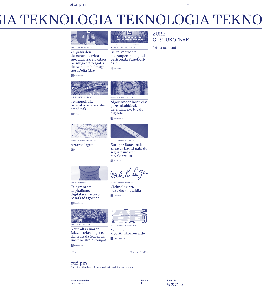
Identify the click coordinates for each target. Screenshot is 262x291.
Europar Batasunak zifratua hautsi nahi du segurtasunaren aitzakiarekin (129, 130)
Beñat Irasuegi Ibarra (120, 238)
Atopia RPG (81, 140)
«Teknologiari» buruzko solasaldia (127, 173)
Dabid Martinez (78, 75)
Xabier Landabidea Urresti (82, 150)
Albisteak (120, 97)
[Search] (188, 4)
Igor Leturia (117, 68)
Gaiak (79, 224)
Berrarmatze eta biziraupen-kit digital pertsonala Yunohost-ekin (129, 38)
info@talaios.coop (78, 283)
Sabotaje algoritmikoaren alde (125, 215)
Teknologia (92, 47)
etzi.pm (78, 4)
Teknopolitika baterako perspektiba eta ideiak (88, 88)
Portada (87, 47)
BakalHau (89, 140)
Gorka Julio (77, 114)
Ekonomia (95, 140)
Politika (80, 47)
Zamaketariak (134, 47)
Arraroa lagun (77, 130)
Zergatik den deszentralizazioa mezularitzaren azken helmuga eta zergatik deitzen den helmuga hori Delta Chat (87, 38)
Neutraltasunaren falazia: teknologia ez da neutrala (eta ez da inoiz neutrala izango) (89, 215)
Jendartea (128, 97)
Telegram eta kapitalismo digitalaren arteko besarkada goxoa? (88, 173)
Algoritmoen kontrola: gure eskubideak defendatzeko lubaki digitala (126, 88)
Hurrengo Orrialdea (139, 252)
